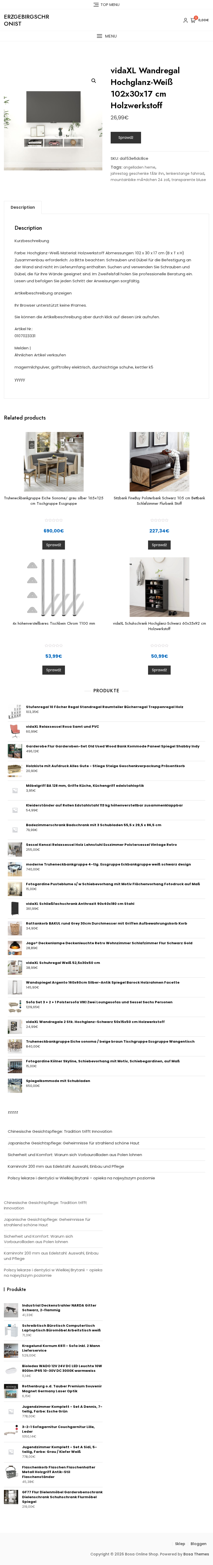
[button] (106, 36)
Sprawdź (125, 137)
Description (23, 207)
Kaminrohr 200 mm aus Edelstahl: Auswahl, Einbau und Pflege (66, 1166)
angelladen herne (139, 167)
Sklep (180, 1543)
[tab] (23, 207)
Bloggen (199, 1543)
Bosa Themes (196, 1554)
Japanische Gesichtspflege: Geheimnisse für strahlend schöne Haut (73, 1143)
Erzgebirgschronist (26, 19)
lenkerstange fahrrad (185, 173)
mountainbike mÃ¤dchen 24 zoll (140, 179)
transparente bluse (188, 179)
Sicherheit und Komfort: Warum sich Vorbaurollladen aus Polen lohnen (75, 1154)
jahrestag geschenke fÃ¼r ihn (137, 173)
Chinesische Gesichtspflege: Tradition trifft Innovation (60, 1131)
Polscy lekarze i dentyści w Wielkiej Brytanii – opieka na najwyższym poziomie (81, 1178)
